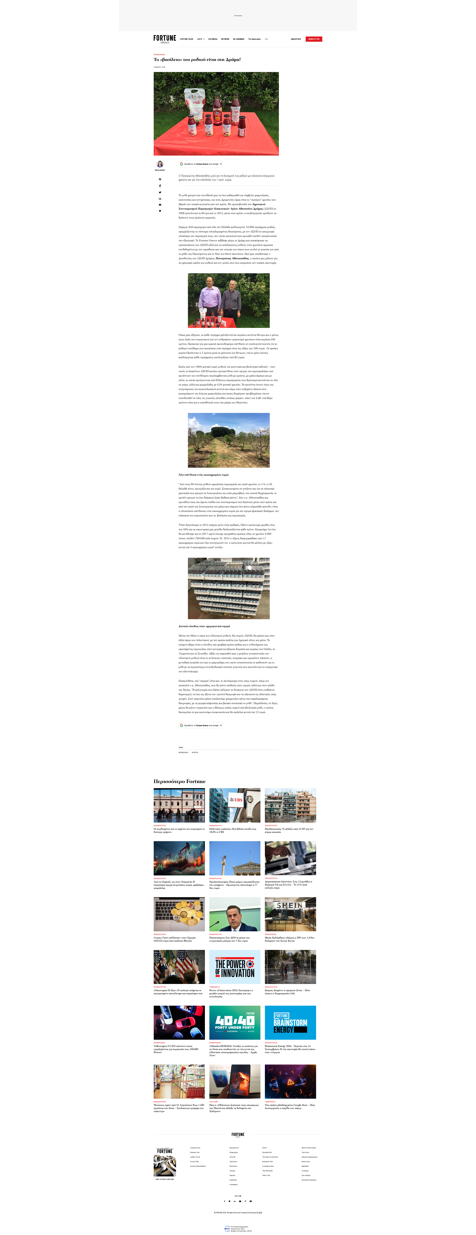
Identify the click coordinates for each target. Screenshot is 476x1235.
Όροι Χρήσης (306, 1175)
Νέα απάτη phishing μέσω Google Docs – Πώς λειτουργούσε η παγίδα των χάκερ (290, 1107)
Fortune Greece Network (198, 1166)
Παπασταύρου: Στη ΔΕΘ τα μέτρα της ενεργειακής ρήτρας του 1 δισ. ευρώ (229, 939)
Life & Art (233, 1157)
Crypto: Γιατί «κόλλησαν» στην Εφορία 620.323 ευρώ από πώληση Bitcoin (175, 939)
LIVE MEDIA (212, 39)
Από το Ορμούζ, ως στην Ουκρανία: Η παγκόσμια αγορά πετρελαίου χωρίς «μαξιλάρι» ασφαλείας (179, 885)
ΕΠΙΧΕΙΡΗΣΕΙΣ (159, 54)
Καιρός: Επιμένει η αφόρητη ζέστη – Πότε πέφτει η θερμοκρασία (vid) (287, 992)
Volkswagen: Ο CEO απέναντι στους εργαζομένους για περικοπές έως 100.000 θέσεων (176, 1049)
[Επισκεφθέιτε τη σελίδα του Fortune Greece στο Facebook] (224, 1201)
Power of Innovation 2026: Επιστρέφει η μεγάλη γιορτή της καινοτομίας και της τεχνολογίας (231, 993)
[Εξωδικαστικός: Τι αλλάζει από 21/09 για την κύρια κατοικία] (290, 805)
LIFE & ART (213, 1102)
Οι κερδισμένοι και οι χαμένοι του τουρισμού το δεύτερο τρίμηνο (179, 830)
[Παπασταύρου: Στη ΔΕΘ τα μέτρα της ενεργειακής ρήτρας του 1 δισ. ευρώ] (235, 914)
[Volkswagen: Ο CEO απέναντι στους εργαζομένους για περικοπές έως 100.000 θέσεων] (179, 1023)
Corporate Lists (195, 1148)
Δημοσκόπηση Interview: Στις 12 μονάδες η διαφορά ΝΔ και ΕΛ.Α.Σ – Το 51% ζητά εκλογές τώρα (288, 884)
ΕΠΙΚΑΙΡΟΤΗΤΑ (160, 826)
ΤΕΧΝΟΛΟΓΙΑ (214, 987)
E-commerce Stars (268, 1166)
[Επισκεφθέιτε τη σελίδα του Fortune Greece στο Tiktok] (245, 1201)
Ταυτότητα (305, 1152)
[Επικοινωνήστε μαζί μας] (251, 1201)
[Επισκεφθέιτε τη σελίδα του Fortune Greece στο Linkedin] (235, 1201)
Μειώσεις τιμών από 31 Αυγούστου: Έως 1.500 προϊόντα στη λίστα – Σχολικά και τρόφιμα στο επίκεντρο (179, 1108)
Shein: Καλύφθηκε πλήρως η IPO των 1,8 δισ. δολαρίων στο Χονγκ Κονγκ (289, 939)
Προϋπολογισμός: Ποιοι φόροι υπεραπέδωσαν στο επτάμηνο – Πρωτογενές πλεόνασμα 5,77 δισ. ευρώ (234, 885)
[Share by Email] (160, 205)
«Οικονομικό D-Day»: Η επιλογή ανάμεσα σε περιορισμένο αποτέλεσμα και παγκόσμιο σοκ (178, 992)
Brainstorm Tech (267, 1161)
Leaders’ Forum (195, 1157)
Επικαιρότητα (234, 1148)
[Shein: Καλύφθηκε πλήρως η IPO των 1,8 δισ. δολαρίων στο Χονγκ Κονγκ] (290, 914)
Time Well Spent (267, 1171)
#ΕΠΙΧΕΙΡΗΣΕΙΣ (184, 752)
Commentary (234, 1184)
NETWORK (225, 39)
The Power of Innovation (270, 1157)
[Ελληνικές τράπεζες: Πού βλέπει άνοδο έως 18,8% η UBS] (235, 805)
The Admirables (254, 39)
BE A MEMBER (238, 39)
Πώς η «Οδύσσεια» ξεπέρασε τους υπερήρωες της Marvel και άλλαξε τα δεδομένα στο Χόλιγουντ (234, 1108)
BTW (260, 1213)
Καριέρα (232, 1175)
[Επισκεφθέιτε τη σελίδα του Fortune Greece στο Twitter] (229, 1201)
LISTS (199, 39)
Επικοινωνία (306, 1161)
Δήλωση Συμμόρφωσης (310, 1157)
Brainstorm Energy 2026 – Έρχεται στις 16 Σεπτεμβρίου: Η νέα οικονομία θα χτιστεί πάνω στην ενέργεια (290, 1049)
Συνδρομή (305, 1171)
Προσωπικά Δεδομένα (309, 1180)
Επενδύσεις (233, 1166)
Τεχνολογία (233, 1161)
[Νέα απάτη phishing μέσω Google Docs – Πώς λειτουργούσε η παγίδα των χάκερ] (290, 1082)
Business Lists (194, 1152)
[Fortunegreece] (165, 43)
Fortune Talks (194, 1161)
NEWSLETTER (314, 39)
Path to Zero (266, 1175)
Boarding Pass (267, 1152)
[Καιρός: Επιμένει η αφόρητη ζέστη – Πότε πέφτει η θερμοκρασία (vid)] (290, 967)
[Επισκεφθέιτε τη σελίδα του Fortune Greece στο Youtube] (240, 1202)
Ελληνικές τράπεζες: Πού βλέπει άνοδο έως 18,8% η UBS (232, 830)
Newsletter (305, 1166)
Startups (232, 1171)
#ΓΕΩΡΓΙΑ (195, 752)
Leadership (233, 1180)
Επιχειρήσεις (234, 1152)
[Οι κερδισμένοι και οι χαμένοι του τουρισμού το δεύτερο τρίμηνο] (179, 805)
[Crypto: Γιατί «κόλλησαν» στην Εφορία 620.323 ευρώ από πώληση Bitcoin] (179, 914)
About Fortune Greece (309, 1148)
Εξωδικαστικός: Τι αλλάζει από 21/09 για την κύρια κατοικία (289, 830)
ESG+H (264, 1148)
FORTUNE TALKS (186, 39)
